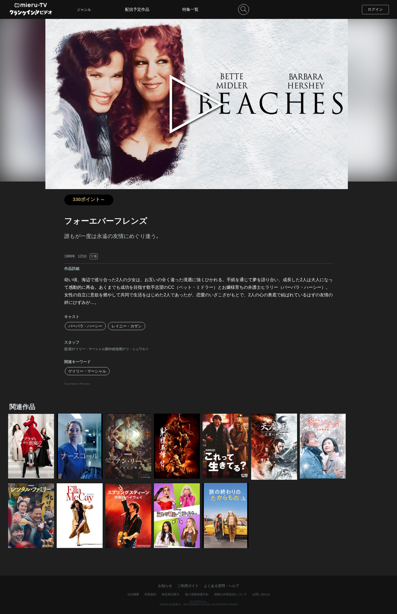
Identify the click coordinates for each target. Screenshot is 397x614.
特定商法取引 (171, 594)
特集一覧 (190, 9)
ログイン (375, 9)
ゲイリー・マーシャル (87, 371)
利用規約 (150, 594)
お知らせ (165, 586)
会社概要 (133, 594)
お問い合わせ (261, 594)
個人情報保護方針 (197, 594)
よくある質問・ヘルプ (221, 586)
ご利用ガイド (187, 586)
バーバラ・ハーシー (85, 326)
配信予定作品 (137, 9)
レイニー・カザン (127, 326)
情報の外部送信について (230, 594)
